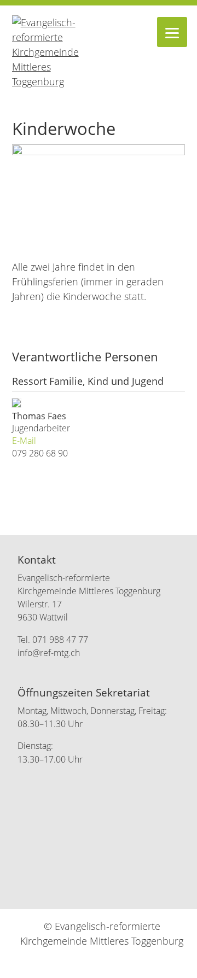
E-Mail (24, 441)
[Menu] (172, 32)
